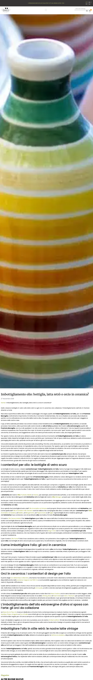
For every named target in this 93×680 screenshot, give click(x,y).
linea (55, 594)
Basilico (20, 513)
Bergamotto (30, 513)
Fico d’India (24, 614)
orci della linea (19, 578)
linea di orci (9, 612)
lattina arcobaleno (58, 635)
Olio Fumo (14, 539)
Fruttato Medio (24, 495)
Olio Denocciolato (14, 518)
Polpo (9, 614)
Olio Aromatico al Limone (38, 508)
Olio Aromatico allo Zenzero (23, 511)
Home (3, 403)
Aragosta (15, 614)
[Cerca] (89, 8)
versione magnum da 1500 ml (27, 580)
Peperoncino (41, 513)
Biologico (57, 497)
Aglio (51, 513)
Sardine (3, 614)
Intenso (35, 495)
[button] (46, 10)
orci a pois (38, 588)
